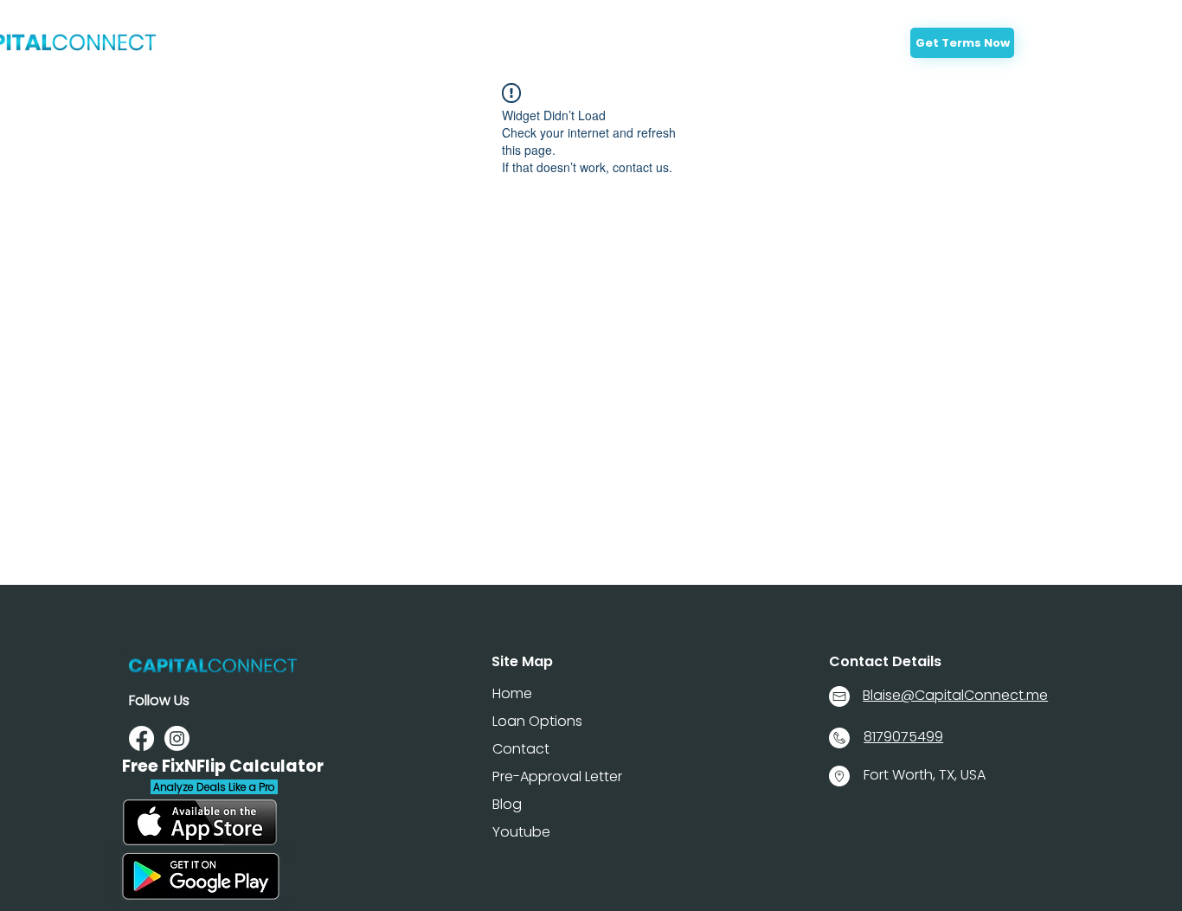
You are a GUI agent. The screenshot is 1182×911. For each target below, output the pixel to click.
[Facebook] (141, 738)
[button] (583, 47)
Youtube (521, 832)
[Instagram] (177, 738)
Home (512, 693)
